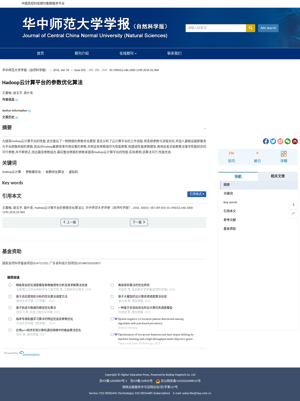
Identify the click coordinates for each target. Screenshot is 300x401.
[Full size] (293, 213)
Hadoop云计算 (11, 172)
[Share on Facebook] (265, 141)
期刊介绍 (82, 53)
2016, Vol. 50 (61, 70)
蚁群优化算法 (55, 172)
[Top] (293, 205)
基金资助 (230, 229)
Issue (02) (80, 70)
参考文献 (230, 220)
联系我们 (174, 53)
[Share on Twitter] (272, 141)
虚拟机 (73, 172)
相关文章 (278, 176)
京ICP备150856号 (141, 381)
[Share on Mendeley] (294, 141)
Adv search (268, 28)
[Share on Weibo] (280, 141)
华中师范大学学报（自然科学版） (25, 70)
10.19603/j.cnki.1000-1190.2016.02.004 (134, 70)
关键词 (228, 193)
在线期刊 (126, 53)
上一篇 (71, 222)
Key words (230, 202)
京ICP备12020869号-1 (113, 381)
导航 (238, 177)
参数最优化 (33, 172)
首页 (40, 53)
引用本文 (230, 211)
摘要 (227, 185)
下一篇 (137, 222)
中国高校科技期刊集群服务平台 (43, 3)
